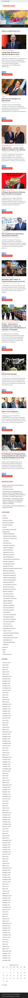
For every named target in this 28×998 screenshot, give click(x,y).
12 (24, 972)
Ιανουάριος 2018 (6, 898)
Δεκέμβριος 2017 (6, 900)
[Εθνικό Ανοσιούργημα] (14, 362)
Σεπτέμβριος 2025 (6, 688)
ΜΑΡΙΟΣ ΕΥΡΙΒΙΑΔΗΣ (8, 561)
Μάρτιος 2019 (5, 865)
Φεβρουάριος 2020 (6, 840)
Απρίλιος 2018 (5, 891)
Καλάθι (4, 649)
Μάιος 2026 (5, 669)
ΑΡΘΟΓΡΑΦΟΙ (6, 532)
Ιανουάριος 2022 (6, 787)
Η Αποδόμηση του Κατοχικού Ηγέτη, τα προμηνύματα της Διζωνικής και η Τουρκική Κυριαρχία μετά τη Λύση (14, 455)
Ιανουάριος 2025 (6, 706)
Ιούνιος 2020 (5, 831)
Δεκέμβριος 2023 (6, 736)
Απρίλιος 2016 (5, 946)
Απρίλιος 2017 (5, 918)
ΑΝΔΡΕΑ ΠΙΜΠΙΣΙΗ (8, 600)
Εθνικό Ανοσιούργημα (9, 374)
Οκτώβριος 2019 (6, 849)
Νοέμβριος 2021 (6, 791)
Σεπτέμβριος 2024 (6, 715)
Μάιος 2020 (5, 833)
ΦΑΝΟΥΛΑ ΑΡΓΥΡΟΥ (8, 552)
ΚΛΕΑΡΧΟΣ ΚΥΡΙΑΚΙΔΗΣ (9, 619)
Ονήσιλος (18, 56)
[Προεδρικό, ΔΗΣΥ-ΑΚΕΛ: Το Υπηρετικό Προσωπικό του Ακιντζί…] (14, 268)
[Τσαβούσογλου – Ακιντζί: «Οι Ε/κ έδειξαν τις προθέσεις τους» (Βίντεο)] (14, 134)
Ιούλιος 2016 (5, 939)
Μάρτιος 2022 (5, 782)
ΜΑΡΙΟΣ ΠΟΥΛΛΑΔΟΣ (8, 587)
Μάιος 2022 (5, 778)
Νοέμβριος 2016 (6, 930)
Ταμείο (4, 652)
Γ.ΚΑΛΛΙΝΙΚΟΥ (6, 612)
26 (24, 978)
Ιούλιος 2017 (5, 911)
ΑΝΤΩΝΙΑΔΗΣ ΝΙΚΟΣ (8, 617)
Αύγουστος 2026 (6, 662)
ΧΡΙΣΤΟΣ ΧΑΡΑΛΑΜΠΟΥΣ (6, 146)
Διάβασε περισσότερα (6, 74)
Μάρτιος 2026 (5, 674)
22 (10, 978)
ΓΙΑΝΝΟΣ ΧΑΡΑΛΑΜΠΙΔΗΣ (10, 536)
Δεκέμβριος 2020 (6, 817)
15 (10, 975)
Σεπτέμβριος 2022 (6, 768)
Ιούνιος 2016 (5, 941)
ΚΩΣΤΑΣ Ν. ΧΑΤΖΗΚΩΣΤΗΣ (10, 538)
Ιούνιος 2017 (5, 914)
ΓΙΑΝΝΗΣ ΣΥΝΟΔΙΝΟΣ (8, 605)
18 (21, 975)
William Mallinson (7, 624)
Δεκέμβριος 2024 (6, 708)
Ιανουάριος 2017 (6, 925)
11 (21, 972)
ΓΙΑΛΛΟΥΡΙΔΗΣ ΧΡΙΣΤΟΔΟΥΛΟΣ (11, 559)
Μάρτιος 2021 (5, 810)
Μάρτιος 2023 (5, 755)
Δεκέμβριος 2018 (6, 872)
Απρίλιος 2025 (5, 699)
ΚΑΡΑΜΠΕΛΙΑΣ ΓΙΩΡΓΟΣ (9, 628)
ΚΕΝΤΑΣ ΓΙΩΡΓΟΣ (7, 603)
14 (7, 975)
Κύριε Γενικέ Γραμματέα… (10, 411)
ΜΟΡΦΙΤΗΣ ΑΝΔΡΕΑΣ (8, 570)
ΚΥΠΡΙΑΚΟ (4, 50)
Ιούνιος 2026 (5, 667)
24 (17, 978)
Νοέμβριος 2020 (6, 819)
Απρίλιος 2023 (5, 752)
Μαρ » (5, 985)
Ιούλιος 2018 (5, 884)
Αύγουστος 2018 (6, 881)
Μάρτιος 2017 (5, 921)
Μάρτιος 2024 (5, 729)
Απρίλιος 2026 (5, 671)
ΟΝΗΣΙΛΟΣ (9, 5)
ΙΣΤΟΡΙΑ (4, 527)
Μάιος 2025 (5, 697)
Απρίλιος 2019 (5, 863)
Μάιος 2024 (5, 725)
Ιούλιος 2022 (5, 773)
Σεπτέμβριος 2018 (6, 879)
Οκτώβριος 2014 (6, 958)
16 (14, 975)
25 (21, 978)
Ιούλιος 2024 (5, 720)
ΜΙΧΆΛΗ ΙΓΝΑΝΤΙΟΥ (8, 591)
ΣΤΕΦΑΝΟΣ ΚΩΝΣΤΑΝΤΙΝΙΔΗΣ (11, 633)
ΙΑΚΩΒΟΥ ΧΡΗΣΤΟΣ (8, 566)
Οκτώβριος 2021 (6, 794)
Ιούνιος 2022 (5, 775)
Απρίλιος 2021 (5, 808)
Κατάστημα (5, 647)
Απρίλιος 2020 (5, 835)
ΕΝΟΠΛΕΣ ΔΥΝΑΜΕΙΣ (8, 522)
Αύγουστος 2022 (6, 771)
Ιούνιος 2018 (5, 886)
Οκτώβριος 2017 (6, 904)
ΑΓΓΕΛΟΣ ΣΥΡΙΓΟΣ (8, 626)
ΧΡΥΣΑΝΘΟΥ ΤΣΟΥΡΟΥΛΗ (10, 598)
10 (17, 972)
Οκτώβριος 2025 (6, 685)
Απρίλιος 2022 (5, 780)
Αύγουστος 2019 (6, 854)
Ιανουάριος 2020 (6, 842)
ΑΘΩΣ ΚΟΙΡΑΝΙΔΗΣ (8, 635)
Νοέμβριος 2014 (6, 955)
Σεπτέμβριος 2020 (6, 824)
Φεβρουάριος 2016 (6, 951)
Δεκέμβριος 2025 (6, 681)
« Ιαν (3, 985)
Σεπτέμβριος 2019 (6, 851)
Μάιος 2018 (5, 888)
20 (3, 978)
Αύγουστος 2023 (6, 745)
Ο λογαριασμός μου (7, 654)
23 (14, 978)
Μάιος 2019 (5, 861)
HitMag (17, 996)
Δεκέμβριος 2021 (6, 789)
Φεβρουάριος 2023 (6, 757)
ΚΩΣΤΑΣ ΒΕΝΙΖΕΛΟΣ (8, 557)
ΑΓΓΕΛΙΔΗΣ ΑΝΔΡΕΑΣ (8, 621)
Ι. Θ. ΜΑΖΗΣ (6, 540)
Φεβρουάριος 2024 (6, 731)
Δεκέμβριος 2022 (6, 761)
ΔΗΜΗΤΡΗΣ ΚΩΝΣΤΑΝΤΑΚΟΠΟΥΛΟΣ (8, 322)
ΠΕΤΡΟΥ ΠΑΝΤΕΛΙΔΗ (8, 596)
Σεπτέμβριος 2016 (6, 934)
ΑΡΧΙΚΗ (4, 515)
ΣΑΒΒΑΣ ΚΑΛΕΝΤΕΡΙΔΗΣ (9, 577)
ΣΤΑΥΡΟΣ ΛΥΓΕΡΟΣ (8, 594)
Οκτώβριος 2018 (6, 877)
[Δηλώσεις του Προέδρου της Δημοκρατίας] (14, 87)
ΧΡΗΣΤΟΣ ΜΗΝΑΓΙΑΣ (8, 607)
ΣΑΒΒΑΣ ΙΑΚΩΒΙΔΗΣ (10, 50)
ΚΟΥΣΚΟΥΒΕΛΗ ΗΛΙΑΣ (9, 564)
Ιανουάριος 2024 (6, 734)
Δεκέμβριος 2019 (6, 845)
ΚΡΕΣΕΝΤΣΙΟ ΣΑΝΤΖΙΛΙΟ (9, 589)
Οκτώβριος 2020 (6, 821)
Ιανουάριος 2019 (6, 870)
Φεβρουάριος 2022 (6, 785)
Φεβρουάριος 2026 (6, 676)
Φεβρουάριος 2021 (6, 812)
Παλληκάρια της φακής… (8, 489)
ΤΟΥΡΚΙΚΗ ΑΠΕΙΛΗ (5, 231)
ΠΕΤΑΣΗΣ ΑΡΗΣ (7, 543)
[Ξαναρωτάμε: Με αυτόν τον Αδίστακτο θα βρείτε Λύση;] (14, 42)
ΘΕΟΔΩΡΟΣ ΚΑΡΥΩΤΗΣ (9, 573)
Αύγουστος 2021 (6, 798)
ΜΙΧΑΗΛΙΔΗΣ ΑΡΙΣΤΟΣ (9, 554)
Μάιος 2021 (5, 805)
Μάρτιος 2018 (5, 893)
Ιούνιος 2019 (5, 858)
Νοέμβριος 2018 (6, 874)
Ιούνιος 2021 (5, 803)
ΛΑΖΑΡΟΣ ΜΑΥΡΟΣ (8, 550)
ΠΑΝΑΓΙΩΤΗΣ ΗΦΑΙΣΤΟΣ (9, 575)
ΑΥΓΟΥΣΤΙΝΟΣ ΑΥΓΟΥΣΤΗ (9, 584)
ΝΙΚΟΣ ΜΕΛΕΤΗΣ (7, 640)
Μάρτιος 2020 (5, 838)
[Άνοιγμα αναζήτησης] (25, 26)
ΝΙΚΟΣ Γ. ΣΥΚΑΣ (7, 630)
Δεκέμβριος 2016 (6, 928)
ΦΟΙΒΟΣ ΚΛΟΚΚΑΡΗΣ (8, 534)
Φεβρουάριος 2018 (6, 895)
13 (3, 975)
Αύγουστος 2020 (6, 826)
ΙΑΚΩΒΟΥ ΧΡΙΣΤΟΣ (12, 452)
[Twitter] (5, 71)
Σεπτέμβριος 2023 (6, 743)
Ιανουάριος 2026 (6, 678)
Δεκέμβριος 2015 (6, 953)
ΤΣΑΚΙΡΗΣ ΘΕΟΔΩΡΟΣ (9, 642)
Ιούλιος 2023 (5, 748)
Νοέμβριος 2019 (6, 847)
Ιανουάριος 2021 (6, 815)
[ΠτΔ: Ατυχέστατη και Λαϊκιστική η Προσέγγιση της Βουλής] (14, 223)
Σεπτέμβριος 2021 (6, 796)
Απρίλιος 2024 (5, 727)
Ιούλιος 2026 (5, 665)
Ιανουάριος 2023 (6, 759)
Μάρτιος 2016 (5, 948)
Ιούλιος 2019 (5, 856)
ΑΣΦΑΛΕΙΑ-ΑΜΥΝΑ (5, 145)
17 (17, 975)
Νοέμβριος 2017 (6, 902)
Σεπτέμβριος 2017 (6, 907)
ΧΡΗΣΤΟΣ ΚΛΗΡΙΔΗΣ (8, 610)
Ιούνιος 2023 (5, 750)
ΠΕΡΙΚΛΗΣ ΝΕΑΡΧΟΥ (10, 190)
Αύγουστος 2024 (6, 718)
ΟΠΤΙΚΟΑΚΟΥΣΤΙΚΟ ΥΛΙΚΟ (18, 145)
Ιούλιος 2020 (5, 828)
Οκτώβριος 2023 (6, 741)
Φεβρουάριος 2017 (6, 923)
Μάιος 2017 (5, 916)
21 (7, 978)
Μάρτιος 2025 (5, 701)
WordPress (12, 996)
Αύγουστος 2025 (6, 690)
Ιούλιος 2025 (5, 692)
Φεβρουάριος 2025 (6, 704)
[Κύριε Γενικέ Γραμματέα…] (14, 402)
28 (7, 981)
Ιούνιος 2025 (5, 695)
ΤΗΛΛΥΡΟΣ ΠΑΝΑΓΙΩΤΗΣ (9, 614)
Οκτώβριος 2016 (6, 932)
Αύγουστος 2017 (6, 909)
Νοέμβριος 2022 (6, 764)
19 (24, 975)
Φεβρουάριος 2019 (6, 868)
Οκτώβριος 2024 (6, 713)
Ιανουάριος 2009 (6, 960)
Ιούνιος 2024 (5, 722)
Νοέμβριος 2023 (6, 738)
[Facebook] (3, 71)
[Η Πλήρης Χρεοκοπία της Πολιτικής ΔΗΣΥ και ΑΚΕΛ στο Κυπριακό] (14, 181)
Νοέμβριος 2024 (6, 711)
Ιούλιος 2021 (5, 801)
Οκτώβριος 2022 (6, 766)
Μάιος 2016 (5, 944)
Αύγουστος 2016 (6, 937)
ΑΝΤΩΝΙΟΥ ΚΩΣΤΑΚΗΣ (6, 277)
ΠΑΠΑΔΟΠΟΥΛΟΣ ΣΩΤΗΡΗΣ (10, 637)
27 (3, 981)
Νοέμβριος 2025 (6, 683)
